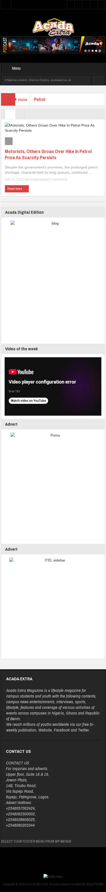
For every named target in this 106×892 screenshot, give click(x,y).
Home (22, 99)
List (20, 115)
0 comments (58, 179)
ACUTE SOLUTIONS (89, 884)
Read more (15, 188)
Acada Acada (39, 179)
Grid (10, 115)
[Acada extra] (53, 27)
